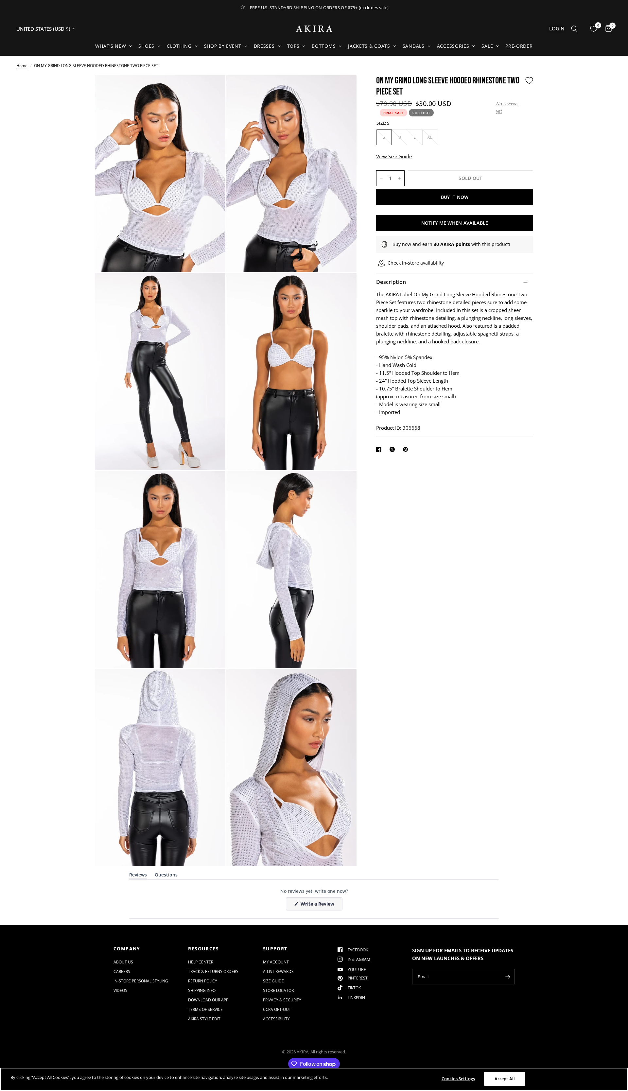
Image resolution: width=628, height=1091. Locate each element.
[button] (509, 107)
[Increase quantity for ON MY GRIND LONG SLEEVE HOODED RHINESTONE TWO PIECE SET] (399, 178)
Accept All (505, 1079)
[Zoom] (211, 89)
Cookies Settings (458, 1079)
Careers (121, 971)
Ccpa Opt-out (277, 1009)
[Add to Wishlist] (529, 80)
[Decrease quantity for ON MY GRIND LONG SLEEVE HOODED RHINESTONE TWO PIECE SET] (381, 178)
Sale (487, 46)
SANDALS (414, 46)
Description (391, 282)
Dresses (264, 46)
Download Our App (208, 1000)
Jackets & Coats (369, 46)
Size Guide (273, 981)
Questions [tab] (166, 876)
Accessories (453, 46)
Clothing (179, 46)
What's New (110, 46)
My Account (276, 962)
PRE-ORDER (518, 46)
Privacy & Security (282, 1000)
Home (21, 65)
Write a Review (318, 905)
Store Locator (278, 990)
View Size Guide (394, 156)
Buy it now (455, 197)
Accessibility (276, 1019)
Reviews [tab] (138, 876)
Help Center (200, 962)
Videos (120, 990)
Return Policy (202, 981)
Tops (293, 46)
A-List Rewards (278, 971)
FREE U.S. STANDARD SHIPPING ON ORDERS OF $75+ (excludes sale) (319, 7)
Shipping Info (202, 990)
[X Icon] (393, 449)
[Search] (574, 29)
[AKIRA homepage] (314, 29)
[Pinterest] (407, 449)
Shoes (146, 46)
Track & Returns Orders (213, 971)
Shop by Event (222, 46)
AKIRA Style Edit (204, 1019)
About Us (123, 962)
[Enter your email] (508, 976)
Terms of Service (205, 1009)
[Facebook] (380, 449)
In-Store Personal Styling (140, 981)
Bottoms (324, 46)
